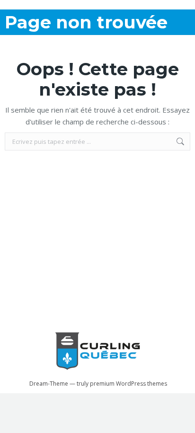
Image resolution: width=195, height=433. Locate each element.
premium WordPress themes (128, 384)
